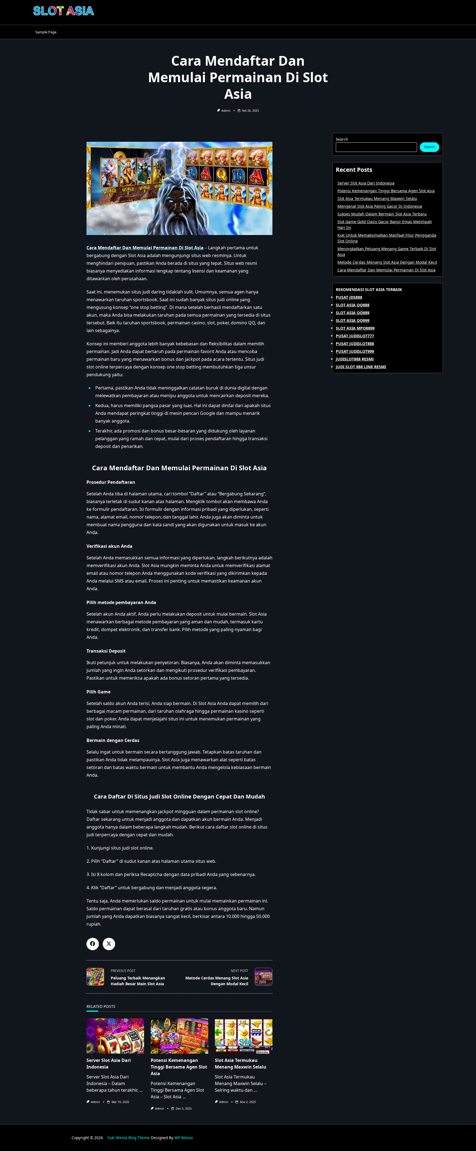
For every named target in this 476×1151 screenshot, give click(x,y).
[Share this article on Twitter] (109, 944)
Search (342, 139)
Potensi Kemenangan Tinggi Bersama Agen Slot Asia (179, 1067)
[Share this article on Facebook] (92, 944)
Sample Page (45, 32)
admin (225, 111)
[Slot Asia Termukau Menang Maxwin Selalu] (243, 1036)
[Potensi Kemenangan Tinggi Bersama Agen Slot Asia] (179, 1036)
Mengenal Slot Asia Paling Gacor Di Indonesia (379, 206)
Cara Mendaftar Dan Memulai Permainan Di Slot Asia (386, 270)
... (141, 1090)
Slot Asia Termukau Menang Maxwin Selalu (377, 198)
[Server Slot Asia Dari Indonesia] (115, 1036)
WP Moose (183, 1137)
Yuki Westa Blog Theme (128, 1137)
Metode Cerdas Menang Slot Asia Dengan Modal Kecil (387, 262)
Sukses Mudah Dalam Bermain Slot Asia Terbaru (382, 214)
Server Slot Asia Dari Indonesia (365, 183)
